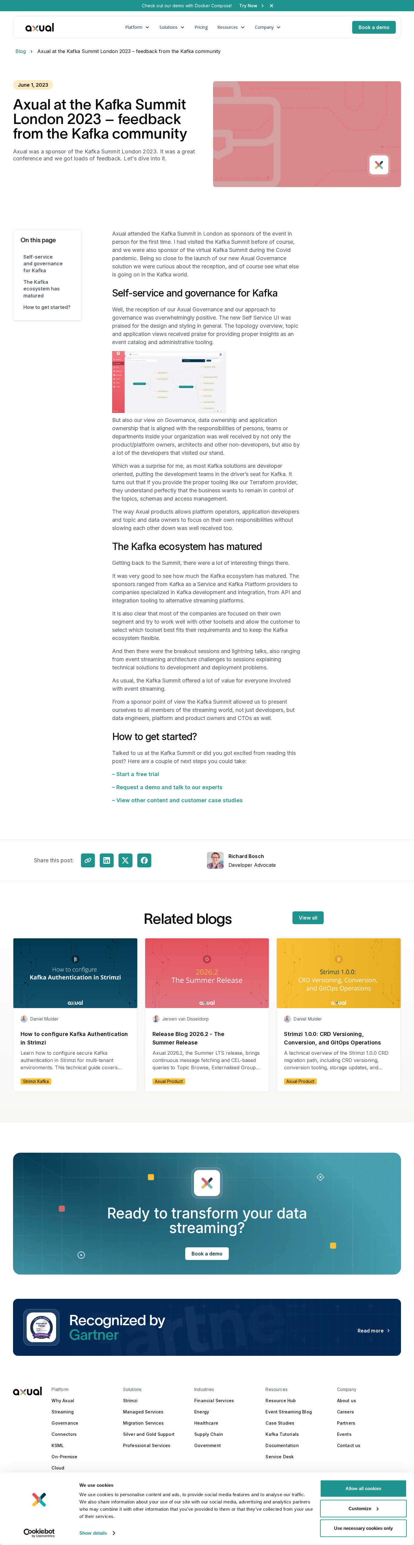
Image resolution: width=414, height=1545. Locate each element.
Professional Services (147, 1445)
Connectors (64, 1434)
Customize (360, 1508)
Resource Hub (280, 1400)
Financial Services (214, 1400)
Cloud (58, 1467)
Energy (201, 1411)
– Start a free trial (135, 774)
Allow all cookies (363, 1488)
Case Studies (279, 1423)
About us (346, 1400)
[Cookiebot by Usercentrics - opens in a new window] (39, 1533)
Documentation (282, 1445)
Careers (345, 1411)
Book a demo (374, 27)
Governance (65, 1423)
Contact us (349, 1445)
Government (207, 1445)
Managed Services (143, 1411)
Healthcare (206, 1423)
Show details (93, 1533)
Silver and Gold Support (149, 1434)
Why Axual (63, 1400)
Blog (20, 51)
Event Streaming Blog (288, 1411)
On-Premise (64, 1456)
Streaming (63, 1411)
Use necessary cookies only (363, 1528)
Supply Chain (208, 1434)
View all (308, 918)
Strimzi (130, 1400)
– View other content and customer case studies (177, 800)
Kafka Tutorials (282, 1434)
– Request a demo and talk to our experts (167, 787)
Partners (346, 1423)
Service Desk (279, 1456)
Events (344, 1434)
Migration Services (143, 1423)
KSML (58, 1445)
